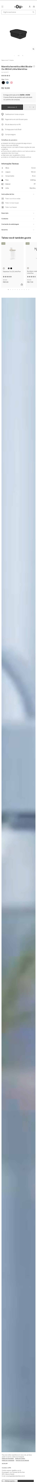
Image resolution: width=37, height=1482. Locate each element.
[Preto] (11, 268)
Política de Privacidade (8, 1457)
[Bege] (4, 268)
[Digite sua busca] (33, 12)
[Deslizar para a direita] (23, 55)
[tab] (8, 289)
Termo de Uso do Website (22, 1459)
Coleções (11, 60)
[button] (2, 7)
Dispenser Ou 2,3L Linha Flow (12, 271)
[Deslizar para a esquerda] (14, 55)
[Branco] (6, 268)
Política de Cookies (20, 1457)
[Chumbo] (9, 268)
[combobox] (18, 12)
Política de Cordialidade (8, 1459)
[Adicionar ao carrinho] (22, 285)
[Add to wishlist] (34, 66)
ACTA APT (5, 1462)
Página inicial (4, 60)
